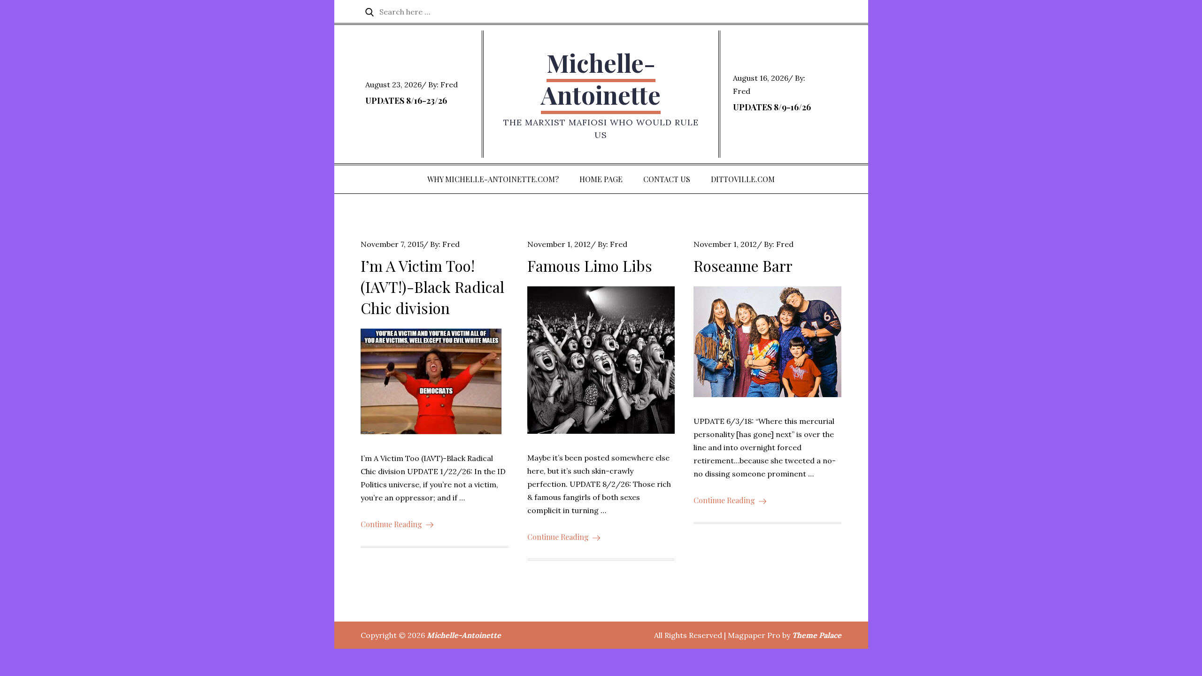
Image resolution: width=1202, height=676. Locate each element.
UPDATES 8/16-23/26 (406, 100)
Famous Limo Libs (589, 265)
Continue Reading (391, 524)
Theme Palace (816, 635)
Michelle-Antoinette (601, 78)
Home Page (601, 179)
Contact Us (666, 179)
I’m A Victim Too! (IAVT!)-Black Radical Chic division (432, 286)
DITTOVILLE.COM (743, 179)
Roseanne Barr (743, 265)
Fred (449, 84)
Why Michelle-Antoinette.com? (493, 179)
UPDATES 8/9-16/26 (772, 107)
